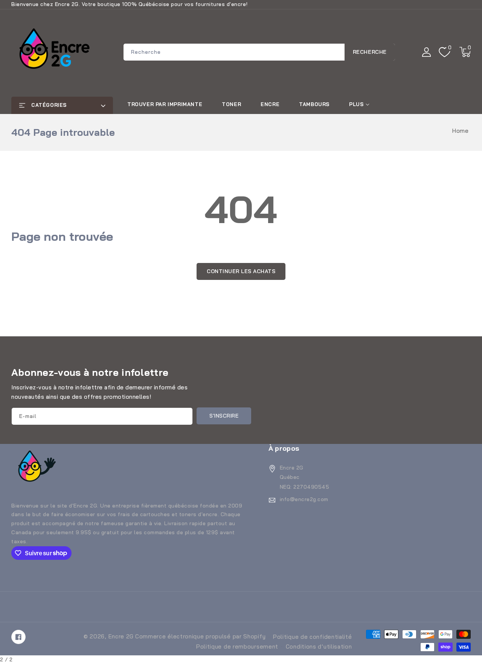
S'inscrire (223, 415)
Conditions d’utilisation (319, 646)
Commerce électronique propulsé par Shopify (200, 636)
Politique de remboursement (237, 646)
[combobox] (259, 52)
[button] (465, 52)
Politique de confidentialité (312, 636)
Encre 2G (121, 636)
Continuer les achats (241, 271)
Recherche (370, 52)
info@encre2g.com (304, 499)
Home (460, 130)
